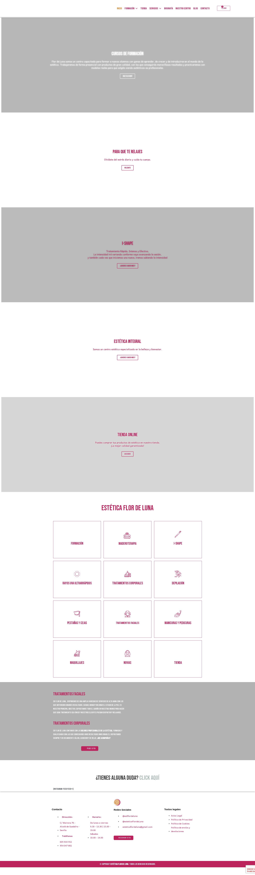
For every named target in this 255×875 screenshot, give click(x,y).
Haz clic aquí (127, 76)
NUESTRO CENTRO (183, 8)
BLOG (195, 8)
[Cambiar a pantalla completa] (8, 870)
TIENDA (144, 8)
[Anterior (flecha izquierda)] (2, 873)
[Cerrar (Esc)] (19, 870)
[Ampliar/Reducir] (2, 870)
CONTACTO (205, 8)
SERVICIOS (153, 8)
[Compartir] (14, 870)
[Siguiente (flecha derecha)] (8, 873)
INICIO (119, 8)
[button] (127, 494)
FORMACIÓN (129, 8)
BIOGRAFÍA (168, 8)
